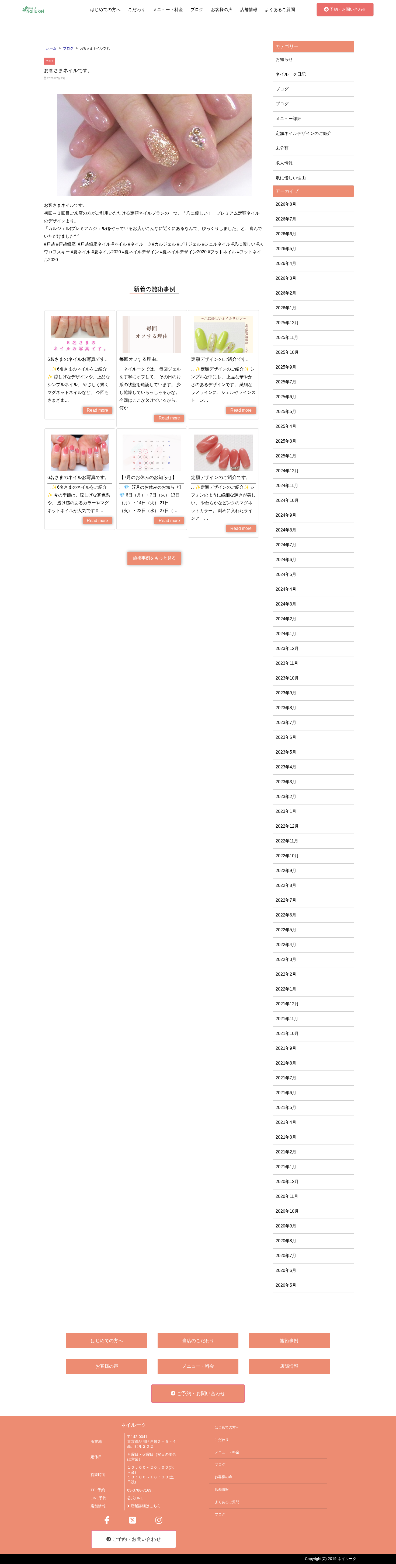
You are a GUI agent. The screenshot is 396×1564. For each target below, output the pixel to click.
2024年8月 (286, 530)
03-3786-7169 (139, 1490)
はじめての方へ (105, 9)
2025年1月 (286, 456)
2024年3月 (286, 604)
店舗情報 (248, 9)
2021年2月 (286, 1152)
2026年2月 (286, 293)
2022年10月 (287, 855)
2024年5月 (286, 574)
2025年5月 (286, 411)
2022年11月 (287, 841)
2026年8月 (286, 204)
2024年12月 (287, 470)
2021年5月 (286, 1107)
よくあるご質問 (280, 9)
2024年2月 (286, 619)
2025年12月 (287, 322)
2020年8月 (286, 1240)
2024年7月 (286, 545)
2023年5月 (286, 752)
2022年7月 (286, 900)
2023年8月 (286, 707)
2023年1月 (286, 811)
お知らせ (284, 59)
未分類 (282, 148)
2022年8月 (286, 885)
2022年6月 (286, 915)
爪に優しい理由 (291, 178)
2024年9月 (286, 515)
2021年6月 (286, 1092)
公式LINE (135, 1498)
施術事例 (289, 1340)
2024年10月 (287, 500)
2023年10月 (287, 678)
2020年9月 (286, 1226)
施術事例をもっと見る (154, 558)
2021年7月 (286, 1078)
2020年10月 (287, 1211)
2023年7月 (286, 722)
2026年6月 (286, 234)
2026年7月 (286, 219)
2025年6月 (286, 396)
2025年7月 (286, 382)
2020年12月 (287, 1181)
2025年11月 (287, 337)
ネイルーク (133, 1425)
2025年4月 (286, 426)
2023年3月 (286, 781)
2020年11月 (287, 1196)
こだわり (136, 9)
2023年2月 (286, 796)
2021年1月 (286, 1166)
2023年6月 (286, 737)
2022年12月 (287, 826)
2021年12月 (287, 1004)
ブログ (196, 9)
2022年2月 (286, 974)
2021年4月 (286, 1122)
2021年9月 (286, 1048)
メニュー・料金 (168, 9)
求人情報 (284, 163)
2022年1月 (286, 989)
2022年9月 (286, 870)
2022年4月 (286, 944)
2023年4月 (286, 767)
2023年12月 (287, 648)
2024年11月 (287, 485)
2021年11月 (287, 1018)
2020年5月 (286, 1285)
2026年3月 (286, 278)
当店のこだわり (198, 1340)
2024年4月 (286, 589)
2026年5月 (286, 248)
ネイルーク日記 (291, 74)
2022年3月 (286, 959)
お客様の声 (221, 9)
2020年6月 (286, 1270)
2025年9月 (286, 367)
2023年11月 (287, 663)
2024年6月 (286, 559)
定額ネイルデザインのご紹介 (304, 133)
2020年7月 (286, 1255)
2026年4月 (286, 263)
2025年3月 (286, 441)
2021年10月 (287, 1033)
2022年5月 (286, 930)
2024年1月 (286, 633)
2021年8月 (286, 1063)
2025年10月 (287, 352)
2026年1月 (286, 308)
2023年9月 (286, 693)
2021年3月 (286, 1137)
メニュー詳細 (288, 118)
